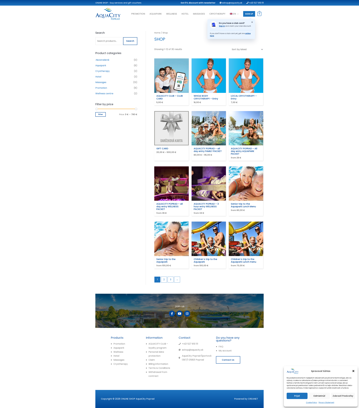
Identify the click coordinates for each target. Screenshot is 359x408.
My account (225, 350)
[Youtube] (179, 314)
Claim (152, 359)
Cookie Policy (311, 402)
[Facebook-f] (172, 314)
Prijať (297, 395)
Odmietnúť (319, 395)
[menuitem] (234, 13)
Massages (199, 13)
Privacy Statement (326, 402)
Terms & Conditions (159, 368)
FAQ (221, 346)
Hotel (184, 13)
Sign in (222, 26)
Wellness (171, 13)
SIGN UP (249, 13)
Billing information (158, 364)
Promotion (138, 13)
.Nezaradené (102, 59)
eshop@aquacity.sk (232, 2)
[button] (353, 371)
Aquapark (155, 13)
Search (130, 41)
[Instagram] (187, 314)
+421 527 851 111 (256, 2)
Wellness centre (104, 93)
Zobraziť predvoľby (343, 395)
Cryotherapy (217, 13)
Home (157, 32)
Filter (100, 114)
